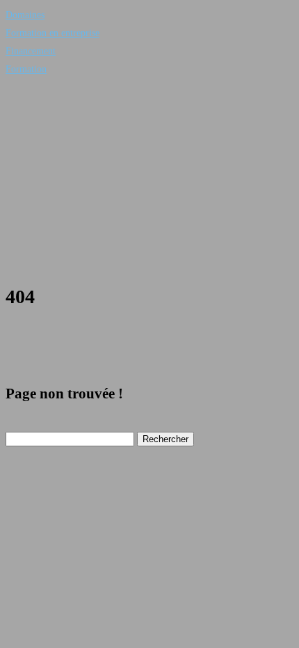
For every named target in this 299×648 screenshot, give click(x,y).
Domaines (25, 15)
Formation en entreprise (52, 33)
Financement (31, 51)
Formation (26, 69)
